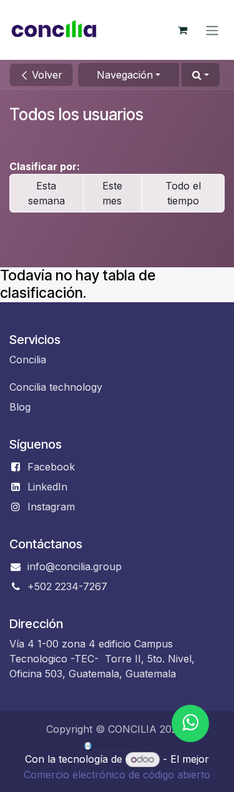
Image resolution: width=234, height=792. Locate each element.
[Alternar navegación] (212, 30)
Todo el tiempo (183, 193)
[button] (201, 75)
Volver (45, 75)
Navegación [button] (125, 75)
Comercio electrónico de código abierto (117, 774)
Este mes (112, 193)
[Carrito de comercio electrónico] (182, 29)
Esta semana (46, 193)
